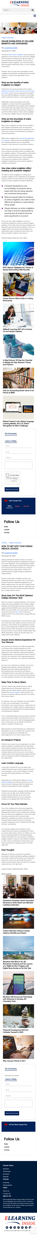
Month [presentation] (17, 506)
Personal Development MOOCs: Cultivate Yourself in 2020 (16, 1031)
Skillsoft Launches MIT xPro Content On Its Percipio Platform (17, 330)
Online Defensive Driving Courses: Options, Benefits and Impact (16, 932)
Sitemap (5, 1176)
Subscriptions (7, 1185)
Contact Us (7, 1193)
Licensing (6, 1182)
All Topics (6, 1174)
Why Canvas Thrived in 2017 (14, 1061)
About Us (6, 1191)
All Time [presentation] (26, 506)
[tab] (9, 506)
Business (6, 1169)
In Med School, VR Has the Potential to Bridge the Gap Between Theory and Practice (17, 362)
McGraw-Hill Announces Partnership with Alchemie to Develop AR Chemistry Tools (17, 999)
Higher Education (8, 37)
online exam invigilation (16, 54)
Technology (7, 1171)
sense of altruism (15, 692)
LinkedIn (6, 529)
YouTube (6, 532)
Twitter (6, 526)
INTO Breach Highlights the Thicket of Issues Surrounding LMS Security (18, 268)
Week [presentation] (9, 506)
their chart (18, 612)
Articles (4, 543)
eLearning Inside (10, 48)
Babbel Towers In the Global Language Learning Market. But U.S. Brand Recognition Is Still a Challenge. (18, 423)
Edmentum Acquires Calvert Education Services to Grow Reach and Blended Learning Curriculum (18, 902)
